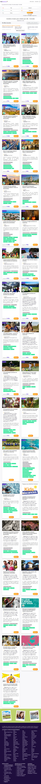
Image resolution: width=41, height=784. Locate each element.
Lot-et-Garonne (7, 748)
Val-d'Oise (15, 758)
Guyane (32, 740)
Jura (5, 746)
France (24, 225)
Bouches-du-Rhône (14, 377)
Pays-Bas (25, 155)
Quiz (32, 767)
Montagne (10, 241)
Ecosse (5, 191)
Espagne (5, 121)
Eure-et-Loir (15, 739)
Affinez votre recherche (33, 22)
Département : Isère (20, 20)
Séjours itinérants (6, 232)
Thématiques (19, 768)
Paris (14, 378)
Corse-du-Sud (33, 735)
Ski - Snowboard (11, 306)
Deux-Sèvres (33, 736)
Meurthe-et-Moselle (7, 751)
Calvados (15, 734)
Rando (5, 238)
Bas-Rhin (33, 733)
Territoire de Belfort (7, 758)
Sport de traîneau (6, 431)
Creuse (5, 736)
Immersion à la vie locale (26, 60)
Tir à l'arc (11, 431)
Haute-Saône (24, 742)
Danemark (6, 155)
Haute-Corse (15, 741)
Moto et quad (15, 237)
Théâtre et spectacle (7, 349)
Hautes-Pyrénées (16, 744)
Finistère (23, 739)
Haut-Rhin (6, 741)
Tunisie (5, 225)
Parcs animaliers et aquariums (27, 475)
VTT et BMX (10, 389)
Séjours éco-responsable (26, 466)
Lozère (14, 748)
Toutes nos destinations (21, 766)
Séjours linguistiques (7, 57)
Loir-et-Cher (33, 746)
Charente (33, 734)
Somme (14, 757)
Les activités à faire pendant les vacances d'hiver (8, 769)
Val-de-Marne (24, 758)
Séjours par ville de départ (21, 767)
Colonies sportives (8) (6, 29)
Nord (14, 752)
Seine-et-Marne (7, 757)
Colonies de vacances (7, 95)
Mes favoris (32, 1)
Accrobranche (6, 237)
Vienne (23, 759)
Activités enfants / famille (26, 385)
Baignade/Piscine (25, 200)
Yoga (23, 130)
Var (32, 758)
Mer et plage (9, 60)
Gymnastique (28, 386)
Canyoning (10, 237)
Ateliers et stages (25, 272)
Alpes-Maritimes (34, 730)
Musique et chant (33, 589)
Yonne (5, 760)
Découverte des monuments (8, 98)
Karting (5, 463)
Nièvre (5, 752)
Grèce (5, 86)
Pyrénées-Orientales (7, 754)
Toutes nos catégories (21, 775)
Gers (5, 740)
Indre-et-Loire (24, 745)
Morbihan (24, 751)
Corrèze (23, 735)
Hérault (8, 378)
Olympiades (5, 346)
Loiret (23, 747)
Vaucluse (5, 759)
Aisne (14, 730)
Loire (5, 747)
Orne (32, 752)
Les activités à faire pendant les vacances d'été (8, 773)
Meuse (14, 751)
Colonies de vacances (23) (7, 26)
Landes (23, 746)
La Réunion (15, 746)
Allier (23, 730)
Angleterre (6, 50)
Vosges (32, 759)
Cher (14, 735)
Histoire (17, 98)
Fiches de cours (30, 766)
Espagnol (5, 131)
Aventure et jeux (34, 234)
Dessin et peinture (15, 552)
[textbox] (11, 8)
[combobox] (11, 8)
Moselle (32, 751)
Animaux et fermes (9, 272)
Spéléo (24, 422)
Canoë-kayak (6, 509)
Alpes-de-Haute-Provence (8, 732)
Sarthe (32, 754)
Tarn (23, 757)
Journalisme (25, 235)
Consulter (16, 66)
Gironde (14, 740)
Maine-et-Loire (24, 748)
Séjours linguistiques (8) (20, 29)
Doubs (14, 738)
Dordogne (6, 738)
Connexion (37, 1)
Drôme (23, 738)
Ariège (32, 732)
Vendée (14, 759)
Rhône (35, 302)
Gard (32, 739)
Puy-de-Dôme (24, 753)
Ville (32, 63)
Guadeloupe (24, 740)
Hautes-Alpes (6, 744)
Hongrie (24, 50)
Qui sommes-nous (7, 767)
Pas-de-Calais (15, 753)
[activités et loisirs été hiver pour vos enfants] (4, 1)
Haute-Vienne (33, 742)
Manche (32, 748)
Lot (32, 747)
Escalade (10, 429)
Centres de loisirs (25, 383)
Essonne (33, 738)
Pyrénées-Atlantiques (35, 753)
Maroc (24, 190)
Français (14, 201)
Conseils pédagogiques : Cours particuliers (31, 771)
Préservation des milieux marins (27, 469)
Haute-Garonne (25, 741)
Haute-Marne (6, 742)
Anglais (27, 130)
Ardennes (15, 732)
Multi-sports (33, 386)
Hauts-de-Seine (25, 744)
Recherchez (29, 12)
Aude (14, 733)
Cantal (23, 734)
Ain (12, 337)
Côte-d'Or (15, 736)
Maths (36, 514)
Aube (5, 733)
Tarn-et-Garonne (34, 757)
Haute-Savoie (9, 297)
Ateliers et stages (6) (32, 29)
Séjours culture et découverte (27, 57)
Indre (14, 745)
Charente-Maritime (7, 735)
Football (24, 386)
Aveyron (27, 225)
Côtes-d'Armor (24, 736)
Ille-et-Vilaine (6, 745)
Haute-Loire (33, 741)
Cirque (24, 589)
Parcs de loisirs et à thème (7, 133)
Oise (23, 752)
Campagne (14, 240)
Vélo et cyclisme (6, 510)
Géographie (5, 203)
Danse (27, 627)
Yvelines (14, 760)
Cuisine (5, 60)
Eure (5, 739)
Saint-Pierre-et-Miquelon (26, 754)
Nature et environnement (26, 63)
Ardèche (23, 732)
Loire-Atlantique (16, 747)
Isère (29, 302)
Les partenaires (7, 780)
